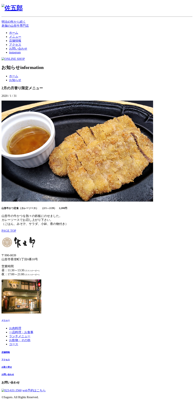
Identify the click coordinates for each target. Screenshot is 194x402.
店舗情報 (15, 40)
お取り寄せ (7, 367)
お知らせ (15, 80)
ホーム (13, 32)
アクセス (15, 44)
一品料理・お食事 (21, 332)
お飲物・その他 (19, 340)
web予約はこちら (34, 390)
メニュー (15, 36)
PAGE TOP (9, 230)
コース (13, 344)
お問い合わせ (18, 48)
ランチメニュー (19, 336)
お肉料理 (15, 328)
